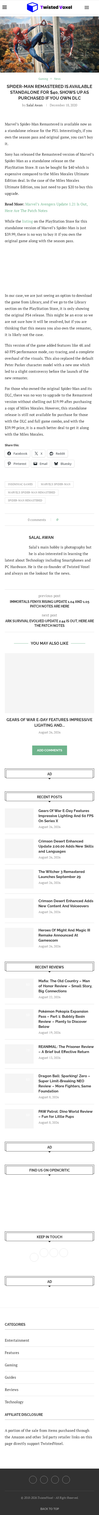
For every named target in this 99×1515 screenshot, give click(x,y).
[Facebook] (33, 1480)
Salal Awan (34, 105)
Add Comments (49, 750)
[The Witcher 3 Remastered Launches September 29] (19, 879)
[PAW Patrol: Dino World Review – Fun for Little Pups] (19, 1118)
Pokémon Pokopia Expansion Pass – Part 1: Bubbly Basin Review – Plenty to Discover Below (63, 1019)
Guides (10, 1377)
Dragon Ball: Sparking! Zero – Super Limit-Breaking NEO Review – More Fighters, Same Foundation (64, 1083)
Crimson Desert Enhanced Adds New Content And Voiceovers (65, 903)
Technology (14, 1401)
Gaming (11, 1364)
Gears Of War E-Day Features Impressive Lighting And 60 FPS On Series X (65, 816)
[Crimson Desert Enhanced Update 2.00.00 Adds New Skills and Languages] (19, 848)
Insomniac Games (20, 484)
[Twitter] (44, 1480)
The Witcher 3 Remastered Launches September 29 (61, 874)
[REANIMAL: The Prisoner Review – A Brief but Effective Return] (19, 1054)
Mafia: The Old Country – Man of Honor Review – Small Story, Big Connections (65, 986)
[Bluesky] (66, 1480)
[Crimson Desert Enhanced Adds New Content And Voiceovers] (19, 908)
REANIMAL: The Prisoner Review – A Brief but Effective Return (66, 1049)
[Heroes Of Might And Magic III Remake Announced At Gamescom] (19, 937)
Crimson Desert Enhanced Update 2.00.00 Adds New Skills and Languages (65, 846)
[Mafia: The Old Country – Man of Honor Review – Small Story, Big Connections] (19, 988)
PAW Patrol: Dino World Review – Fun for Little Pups (65, 1114)
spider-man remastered (25, 500)
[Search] (94, 7)
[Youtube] (55, 1480)
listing (27, 221)
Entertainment (17, 1340)
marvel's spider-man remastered (31, 492)
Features (12, 1352)
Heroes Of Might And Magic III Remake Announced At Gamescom (64, 935)
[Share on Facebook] (63, 519)
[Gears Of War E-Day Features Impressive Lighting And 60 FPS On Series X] (49, 683)
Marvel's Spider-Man (55, 484)
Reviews (12, 1389)
